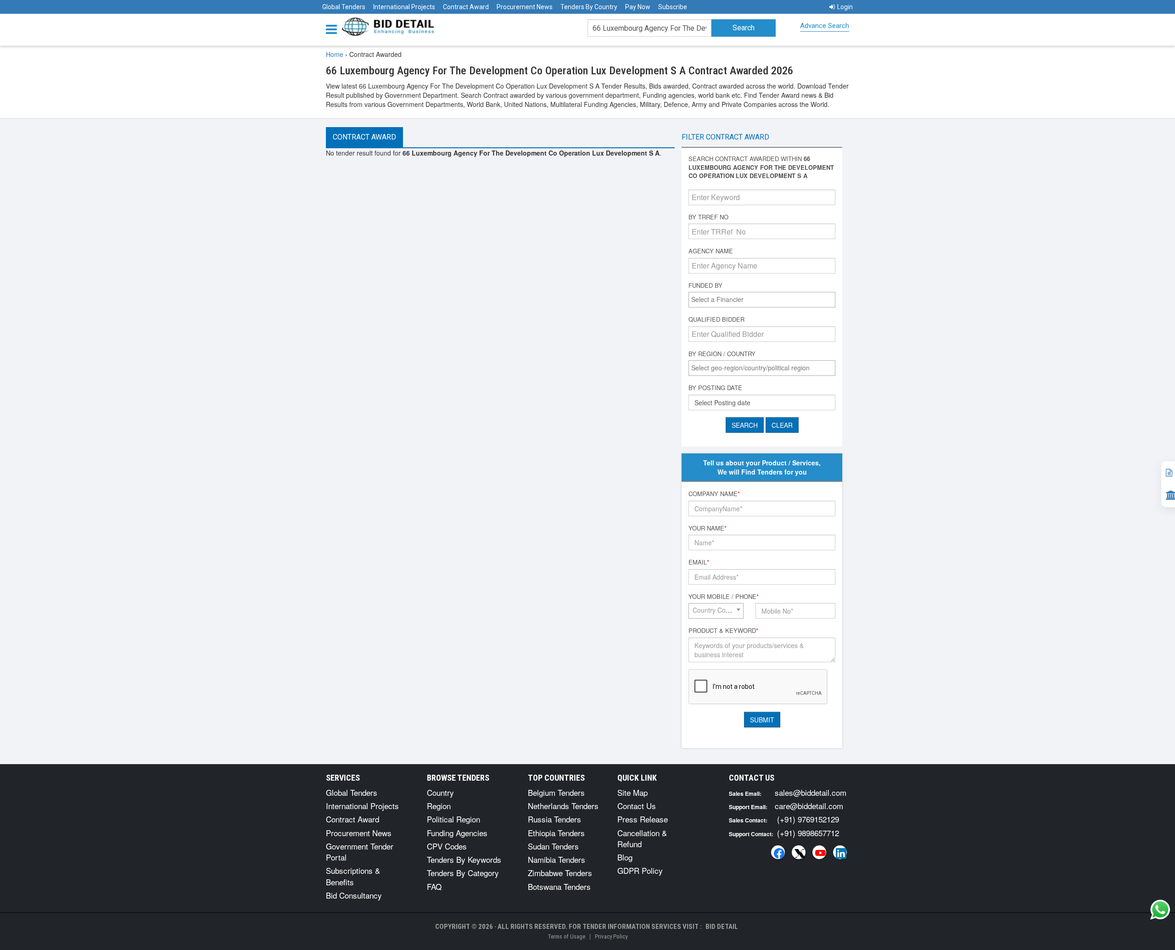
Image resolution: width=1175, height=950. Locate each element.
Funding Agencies (457, 832)
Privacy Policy (611, 936)
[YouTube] (819, 852)
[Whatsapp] (1160, 909)
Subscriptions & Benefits (353, 876)
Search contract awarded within (761, 167)
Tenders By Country (588, 7)
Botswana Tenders (559, 886)
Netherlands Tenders (563, 805)
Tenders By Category (463, 872)
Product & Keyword (723, 630)
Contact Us (636, 805)
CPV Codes (447, 846)
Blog (624, 857)
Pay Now (637, 7)
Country (440, 792)
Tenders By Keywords (464, 859)
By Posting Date (715, 388)
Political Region (453, 819)
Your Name (707, 528)
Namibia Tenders (556, 859)
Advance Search (824, 26)
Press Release (642, 819)
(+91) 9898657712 (808, 832)
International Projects (404, 7)
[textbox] (764, 299)
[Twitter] (799, 852)
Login (845, 7)
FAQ (434, 886)
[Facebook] (778, 852)
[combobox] (761, 299)
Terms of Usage (566, 936)
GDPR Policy (640, 870)
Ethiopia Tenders (556, 832)
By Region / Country (721, 354)
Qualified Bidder (716, 319)
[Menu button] (333, 29)
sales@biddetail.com (810, 792)
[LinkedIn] (840, 852)
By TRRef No (708, 217)
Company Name (714, 494)
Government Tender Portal (359, 851)
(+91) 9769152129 (808, 819)
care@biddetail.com (809, 805)
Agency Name (710, 251)
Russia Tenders (554, 819)
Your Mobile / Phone (723, 596)
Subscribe (672, 7)
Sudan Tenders (553, 846)
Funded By (705, 285)
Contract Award (466, 7)
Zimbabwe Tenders (560, 872)
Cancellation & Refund (642, 838)
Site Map (632, 792)
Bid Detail (721, 926)
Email (698, 562)
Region (439, 805)
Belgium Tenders (556, 792)
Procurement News (525, 7)
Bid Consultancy (354, 895)
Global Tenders (343, 7)
